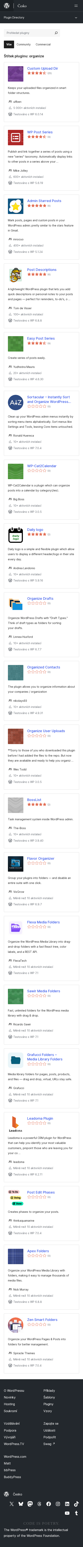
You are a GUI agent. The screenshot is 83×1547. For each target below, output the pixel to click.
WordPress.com (15, 1456)
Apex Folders (38, 1251)
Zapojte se (50, 1423)
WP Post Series (40, 132)
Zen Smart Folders (42, 1320)
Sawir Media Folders (43, 991)
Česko (17, 1494)
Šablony (49, 1397)
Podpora (10, 1430)
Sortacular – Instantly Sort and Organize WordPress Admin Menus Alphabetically (50, 399)
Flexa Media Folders (43, 922)
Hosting (9, 1404)
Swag (49, 1444)
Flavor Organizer (40, 858)
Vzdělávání (11, 1423)
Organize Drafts (40, 598)
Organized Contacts (43, 667)
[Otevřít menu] (77, 6)
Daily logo (35, 530)
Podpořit (49, 1437)
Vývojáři (9, 1437)
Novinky (10, 1397)
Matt (7, 1463)
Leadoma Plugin (40, 1118)
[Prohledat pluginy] (56, 33)
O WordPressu (14, 1390)
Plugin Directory (14, 17)
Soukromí (10, 1411)
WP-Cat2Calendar (42, 466)
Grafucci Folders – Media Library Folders (45, 1057)
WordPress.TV (14, 1444)
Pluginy (48, 1404)
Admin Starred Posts (44, 201)
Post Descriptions (42, 270)
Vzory (47, 1411)
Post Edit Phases (41, 1192)
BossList (34, 800)
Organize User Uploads (46, 731)
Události (49, 1430)
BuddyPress (12, 1477)
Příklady (49, 1390)
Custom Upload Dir (42, 68)
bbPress (10, 1470)
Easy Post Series (41, 338)
